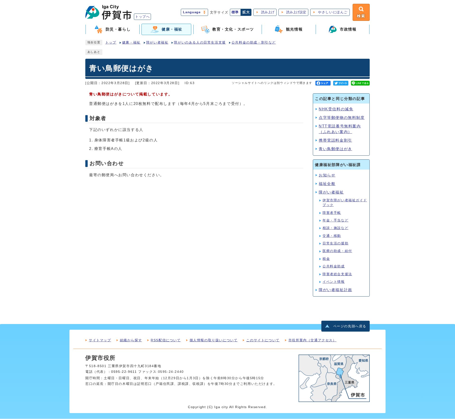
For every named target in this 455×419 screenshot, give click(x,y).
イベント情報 (334, 282)
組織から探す (131, 340)
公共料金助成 (334, 266)
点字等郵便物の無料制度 (342, 118)
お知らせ (327, 175)
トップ (110, 42)
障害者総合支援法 (337, 274)
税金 (326, 259)
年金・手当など (335, 220)
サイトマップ (100, 340)
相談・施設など (335, 228)
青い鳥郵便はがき (335, 149)
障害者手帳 (332, 213)
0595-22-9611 (124, 372)
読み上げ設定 (296, 12)
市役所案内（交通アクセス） (312, 340)
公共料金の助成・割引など (254, 42)
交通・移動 (332, 236)
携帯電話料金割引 (335, 140)
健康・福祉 (131, 42)
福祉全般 (327, 184)
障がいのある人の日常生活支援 (200, 42)
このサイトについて (262, 340)
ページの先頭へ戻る (349, 326)
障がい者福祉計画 (335, 290)
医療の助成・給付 (337, 251)
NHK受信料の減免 (336, 109)
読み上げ (267, 12)
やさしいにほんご (333, 12)
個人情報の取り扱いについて (214, 340)
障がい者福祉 (157, 42)
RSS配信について (166, 340)
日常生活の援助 (335, 243)
